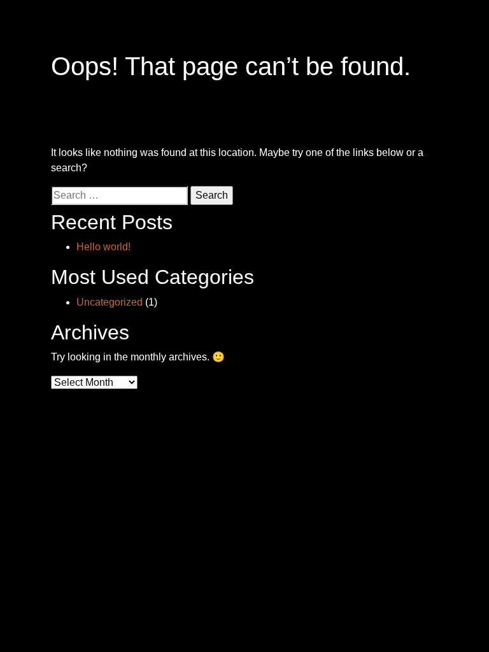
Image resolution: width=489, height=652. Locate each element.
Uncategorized (109, 302)
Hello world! (103, 246)
